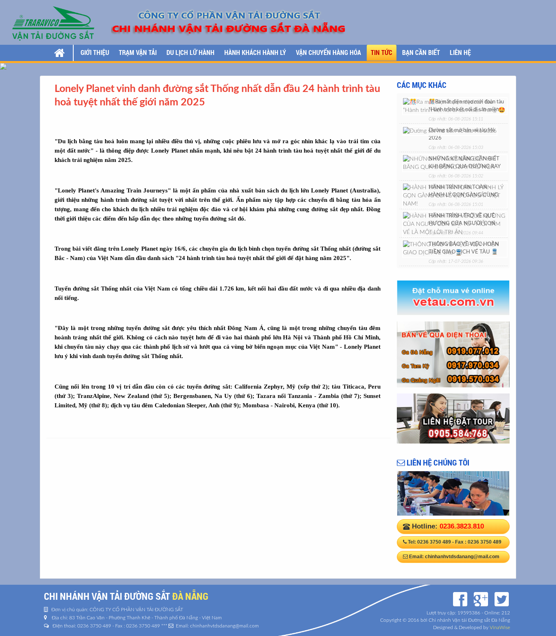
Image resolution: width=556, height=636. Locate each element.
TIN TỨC (381, 52)
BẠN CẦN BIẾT (421, 52)
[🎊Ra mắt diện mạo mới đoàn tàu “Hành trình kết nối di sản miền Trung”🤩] (455, 106)
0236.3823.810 (462, 526)
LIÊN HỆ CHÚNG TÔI (437, 462)
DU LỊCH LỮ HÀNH (190, 52)
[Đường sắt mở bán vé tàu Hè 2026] (450, 130)
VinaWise (500, 627)
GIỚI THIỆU (95, 52)
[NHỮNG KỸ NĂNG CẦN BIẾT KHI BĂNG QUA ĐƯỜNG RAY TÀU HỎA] (455, 163)
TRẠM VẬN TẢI (138, 52)
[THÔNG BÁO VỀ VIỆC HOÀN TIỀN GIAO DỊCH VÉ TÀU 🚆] (455, 248)
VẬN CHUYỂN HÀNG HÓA (328, 52)
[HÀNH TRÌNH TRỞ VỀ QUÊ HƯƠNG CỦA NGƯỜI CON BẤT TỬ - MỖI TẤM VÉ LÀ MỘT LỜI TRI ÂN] (455, 224)
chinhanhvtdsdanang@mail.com (462, 557)
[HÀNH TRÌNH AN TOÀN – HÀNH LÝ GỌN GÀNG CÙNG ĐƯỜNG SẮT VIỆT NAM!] (455, 195)
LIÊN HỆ (460, 52)
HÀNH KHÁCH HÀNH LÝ (255, 52)
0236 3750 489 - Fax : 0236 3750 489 (459, 542)
